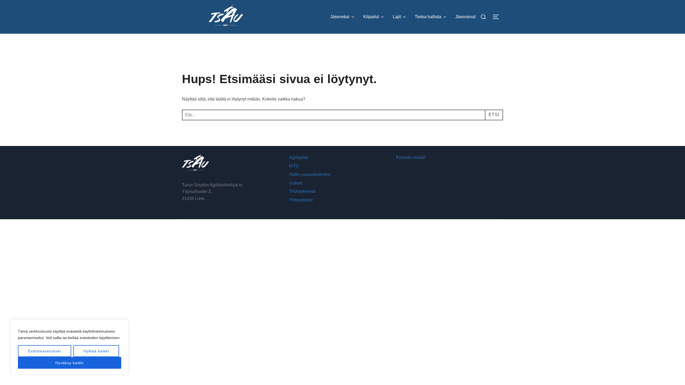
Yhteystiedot (301, 200)
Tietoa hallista (428, 16)
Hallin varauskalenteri (309, 174)
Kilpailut (371, 16)
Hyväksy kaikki (69, 363)
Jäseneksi (339, 16)
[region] (69, 346)
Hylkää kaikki (96, 351)
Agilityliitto (299, 157)
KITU (294, 166)
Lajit (397, 16)
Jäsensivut (465, 16)
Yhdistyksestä (302, 191)
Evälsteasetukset (44, 351)
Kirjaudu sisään (411, 157)
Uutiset (295, 183)
